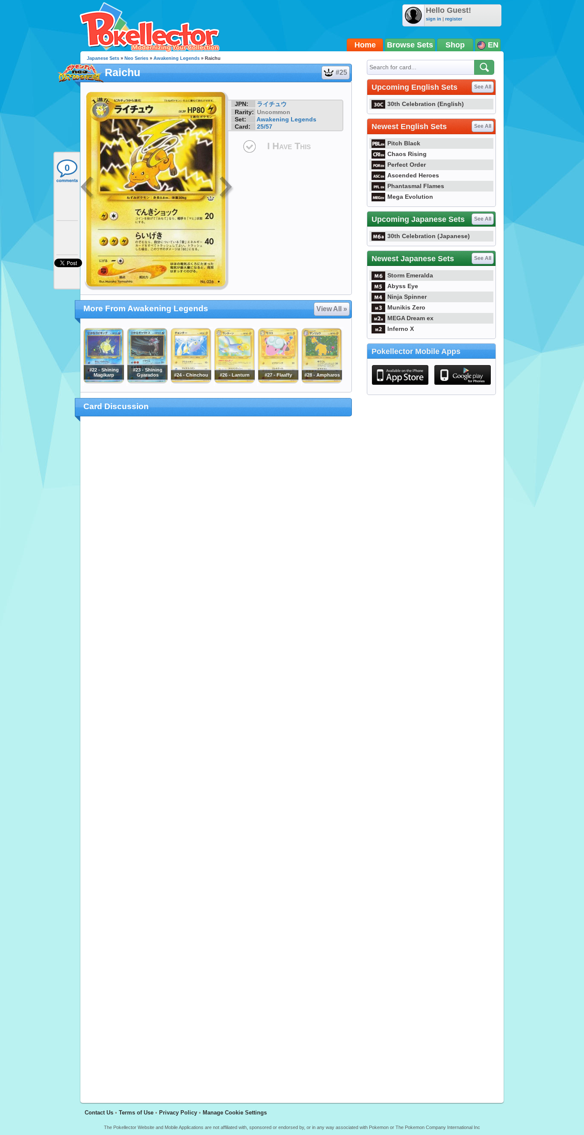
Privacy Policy (178, 1112)
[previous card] (87, 188)
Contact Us (99, 1112)
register (453, 18)
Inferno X (400, 328)
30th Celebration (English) (425, 103)
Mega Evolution (410, 196)
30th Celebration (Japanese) (428, 236)
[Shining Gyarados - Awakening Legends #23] (147, 381)
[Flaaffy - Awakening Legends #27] (277, 381)
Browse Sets (410, 45)
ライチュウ (272, 103)
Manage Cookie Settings (235, 1112)
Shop (455, 45)
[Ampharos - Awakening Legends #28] (321, 381)
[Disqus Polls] (216, 534)
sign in (433, 18)
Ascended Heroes (413, 175)
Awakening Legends (176, 58)
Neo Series (136, 58)
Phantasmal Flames (415, 186)
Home (365, 45)
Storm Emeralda (410, 275)
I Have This (289, 146)
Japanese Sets (103, 58)
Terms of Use (136, 1112)
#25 (341, 72)
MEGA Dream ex (410, 318)
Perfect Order (406, 164)
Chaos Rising (407, 153)
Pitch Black (403, 143)
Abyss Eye (402, 286)
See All (482, 87)
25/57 (264, 126)
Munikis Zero (406, 307)
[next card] (226, 188)
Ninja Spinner (407, 296)
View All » (331, 308)
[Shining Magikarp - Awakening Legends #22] (103, 381)
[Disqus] (216, 754)
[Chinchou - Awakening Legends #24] (190, 381)
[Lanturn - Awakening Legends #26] (234, 381)
